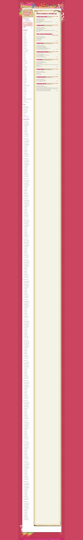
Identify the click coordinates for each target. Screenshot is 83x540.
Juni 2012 (26, 411)
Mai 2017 (26, 311)
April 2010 (26, 454)
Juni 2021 (26, 229)
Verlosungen (25, 112)
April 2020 (26, 252)
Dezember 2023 (27, 180)
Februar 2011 (26, 437)
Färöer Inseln (26, 45)
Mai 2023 (26, 190)
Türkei (25, 94)
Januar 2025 (26, 156)
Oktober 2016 (26, 324)
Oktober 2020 (26, 243)
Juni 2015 (26, 350)
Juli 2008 (26, 490)
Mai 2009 (26, 473)
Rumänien (25, 76)
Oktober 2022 (26, 203)
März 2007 (26, 516)
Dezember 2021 (27, 220)
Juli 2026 (26, 127)
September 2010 (27, 447)
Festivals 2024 (26, 158)
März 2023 (26, 193)
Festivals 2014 (26, 360)
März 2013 (26, 395)
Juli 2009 (26, 470)
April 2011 (26, 434)
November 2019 (27, 262)
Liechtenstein (25, 61)
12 (29, 23)
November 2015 (27, 343)
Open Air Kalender (26, 116)
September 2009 (27, 467)
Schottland (25, 79)
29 (23, 26)
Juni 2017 (26, 310)
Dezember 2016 (27, 321)
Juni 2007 (26, 512)
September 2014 (27, 366)
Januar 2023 (26, 196)
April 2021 (26, 232)
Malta (24, 64)
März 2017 (26, 314)
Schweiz (25, 82)
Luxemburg (25, 63)
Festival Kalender (26, 107)
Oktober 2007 (26, 506)
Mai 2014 (26, 372)
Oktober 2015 (26, 344)
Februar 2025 (26, 154)
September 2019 (27, 265)
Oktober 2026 (26, 122)
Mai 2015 (26, 352)
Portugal (25, 73)
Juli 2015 (26, 349)
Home (37, 7)
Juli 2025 (26, 147)
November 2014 (27, 363)
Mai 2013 (26, 392)
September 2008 (27, 487)
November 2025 (27, 141)
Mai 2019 (26, 271)
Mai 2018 (26, 291)
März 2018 (26, 294)
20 (30, 24)
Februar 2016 (26, 336)
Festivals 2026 (26, 106)
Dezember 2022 (27, 200)
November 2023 (27, 181)
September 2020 (27, 245)
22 (23, 25)
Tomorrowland (26, 110)
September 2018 (27, 285)
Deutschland (25, 42)
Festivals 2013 (26, 380)
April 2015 (26, 353)
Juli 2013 (26, 389)
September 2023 (27, 184)
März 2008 (26, 496)
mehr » (57, 22)
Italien (25, 57)
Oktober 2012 (26, 405)
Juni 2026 (26, 128)
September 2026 (27, 124)
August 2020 (26, 246)
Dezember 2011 (27, 422)
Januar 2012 (26, 418)
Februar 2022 (26, 215)
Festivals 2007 (26, 501)
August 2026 (26, 125)
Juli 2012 (26, 409)
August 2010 (26, 448)
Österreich (25, 70)
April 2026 (26, 131)
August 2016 (26, 327)
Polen (24, 72)
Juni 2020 (26, 249)
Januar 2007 (26, 519)
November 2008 (27, 484)
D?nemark (25, 39)
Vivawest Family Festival (41, 16)
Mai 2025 (26, 150)
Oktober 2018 (26, 284)
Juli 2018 (26, 288)
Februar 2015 (26, 356)
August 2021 (26, 226)
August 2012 (26, 408)
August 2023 (26, 186)
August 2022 (26, 206)
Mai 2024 (26, 170)
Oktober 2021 (26, 223)
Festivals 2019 (26, 259)
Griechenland (26, 51)
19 (29, 24)
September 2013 (27, 386)
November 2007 (27, 504)
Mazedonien (25, 66)
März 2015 (26, 355)
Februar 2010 (26, 457)
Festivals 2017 (26, 299)
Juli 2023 (26, 187)
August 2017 (26, 307)
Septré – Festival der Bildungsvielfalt (44, 34)
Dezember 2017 (27, 301)
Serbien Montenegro (26, 85)
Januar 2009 (26, 479)
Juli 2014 (26, 369)
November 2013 (27, 383)
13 (30, 23)
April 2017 (26, 313)
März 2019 (26, 274)
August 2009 (26, 468)
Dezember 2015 (27, 341)
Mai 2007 (26, 513)
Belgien (25, 36)
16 (25, 24)
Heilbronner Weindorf (41, 77)
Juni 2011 (26, 431)
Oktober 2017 (26, 304)
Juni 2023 (26, 189)
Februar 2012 (26, 417)
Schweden (25, 81)
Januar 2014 (26, 378)
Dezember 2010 (27, 442)
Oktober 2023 (26, 183)
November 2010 (27, 444)
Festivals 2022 (26, 198)
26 (29, 25)
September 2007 (27, 507)
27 (30, 25)
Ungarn (25, 97)
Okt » (31, 27)
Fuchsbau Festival (40, 25)
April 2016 (26, 333)
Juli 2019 (26, 268)
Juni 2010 (26, 451)
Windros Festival (40, 43)
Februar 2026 (26, 134)
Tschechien (25, 91)
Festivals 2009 (26, 461)
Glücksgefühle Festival (41, 83)
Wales (25, 100)
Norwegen (25, 69)
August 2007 (26, 509)
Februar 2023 (26, 195)
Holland (25, 52)
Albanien (25, 33)
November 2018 (27, 282)
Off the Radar (39, 59)
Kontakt (47, 7)
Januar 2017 (26, 317)
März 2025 (26, 153)
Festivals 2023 (26, 178)
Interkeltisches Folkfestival (42, 51)
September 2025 (27, 144)
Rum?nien (25, 75)
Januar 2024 (26, 176)
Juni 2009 (26, 471)
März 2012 (26, 415)
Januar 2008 (26, 499)
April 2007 (26, 515)
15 (23, 24)
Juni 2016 (26, 330)
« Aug (24, 27)
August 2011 (26, 428)
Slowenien (25, 88)
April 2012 (26, 414)
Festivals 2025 (26, 138)
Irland (24, 54)
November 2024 (27, 161)
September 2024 (27, 164)
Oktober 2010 (26, 445)
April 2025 (26, 151)
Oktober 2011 (26, 425)
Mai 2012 (26, 412)
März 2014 (26, 375)
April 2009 (26, 474)
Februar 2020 (26, 255)
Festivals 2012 (26, 400)
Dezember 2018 (27, 281)
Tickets (25, 113)
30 (25, 26)
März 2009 (26, 476)
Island (25, 55)
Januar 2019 (26, 277)
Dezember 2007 (27, 503)
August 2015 (26, 347)
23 (25, 25)
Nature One (25, 109)
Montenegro (25, 67)
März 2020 (26, 254)
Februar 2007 (26, 518)
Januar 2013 (26, 398)
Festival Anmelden (41, 7)
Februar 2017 (26, 316)
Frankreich (25, 48)
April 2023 (26, 192)
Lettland (25, 60)
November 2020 (27, 242)
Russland (25, 78)
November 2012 (27, 403)
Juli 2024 (26, 167)
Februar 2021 (26, 235)
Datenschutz (51, 7)
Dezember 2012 (27, 402)
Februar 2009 (26, 477)
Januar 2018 (26, 297)
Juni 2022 (26, 209)
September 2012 (27, 406)
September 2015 (27, 346)
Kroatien (25, 58)
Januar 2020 (26, 257)
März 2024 (26, 173)
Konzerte (25, 115)
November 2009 (27, 464)
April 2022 (26, 212)
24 (26, 25)
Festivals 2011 (26, 420)
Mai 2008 (26, 493)
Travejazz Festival (40, 69)
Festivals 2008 (26, 481)
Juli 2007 (26, 510)
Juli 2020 (26, 248)
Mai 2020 (26, 251)
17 (26, 24)
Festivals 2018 (26, 279)
